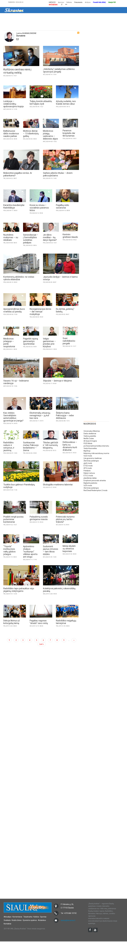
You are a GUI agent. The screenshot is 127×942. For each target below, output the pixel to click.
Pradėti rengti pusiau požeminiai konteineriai (13, 519)
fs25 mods (88, 485)
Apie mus (61, 2)
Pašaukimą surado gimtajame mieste (39, 518)
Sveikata (70, 16)
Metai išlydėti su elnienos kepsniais (69, 548)
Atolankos (107, 16)
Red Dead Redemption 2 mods (95, 490)
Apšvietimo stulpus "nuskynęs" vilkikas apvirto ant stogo (30, 551)
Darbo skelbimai (90, 434)
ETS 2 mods (88, 476)
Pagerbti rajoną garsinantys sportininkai (30, 341)
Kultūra (50, 16)
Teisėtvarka (39, 16)
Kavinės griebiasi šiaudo (70, 235)
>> (115, 16)
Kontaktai (7, 924)
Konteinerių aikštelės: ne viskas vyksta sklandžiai (18, 278)
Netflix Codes (89, 438)
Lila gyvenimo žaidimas (93, 458)
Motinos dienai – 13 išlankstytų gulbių (31, 133)
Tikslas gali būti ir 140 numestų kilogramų (50, 445)
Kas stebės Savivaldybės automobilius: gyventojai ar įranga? (13, 417)
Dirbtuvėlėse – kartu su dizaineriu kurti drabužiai (70, 446)
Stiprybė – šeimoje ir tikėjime (57, 380)
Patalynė (87, 471)
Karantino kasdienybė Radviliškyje (13, 206)
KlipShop (87, 451)
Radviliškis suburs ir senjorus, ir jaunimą (8, 446)
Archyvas (88, 2)
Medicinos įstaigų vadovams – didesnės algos (50, 135)
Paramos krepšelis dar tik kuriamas (69, 133)
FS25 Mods (88, 443)
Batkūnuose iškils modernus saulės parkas (11, 133)
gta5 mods (88, 463)
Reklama (69, 2)
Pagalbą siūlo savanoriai (62, 206)
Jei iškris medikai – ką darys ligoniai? (50, 237)
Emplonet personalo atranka (95, 481)
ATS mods (88, 468)
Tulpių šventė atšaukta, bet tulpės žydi (41, 102)
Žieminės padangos (91, 461)
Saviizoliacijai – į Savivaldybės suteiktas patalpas (30, 238)
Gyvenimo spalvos (30, 920)
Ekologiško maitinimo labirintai (58, 484)
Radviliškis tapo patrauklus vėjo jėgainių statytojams (18, 589)
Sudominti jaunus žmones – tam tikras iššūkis (50, 550)
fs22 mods (88, 456)
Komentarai (26, 16)
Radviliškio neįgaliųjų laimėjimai (66, 621)
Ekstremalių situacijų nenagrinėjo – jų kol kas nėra (40, 415)
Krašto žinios (82, 16)
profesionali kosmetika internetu (96, 446)
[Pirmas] (14, 10)
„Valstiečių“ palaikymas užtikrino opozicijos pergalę (59, 70)
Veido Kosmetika (90, 448)
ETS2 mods (88, 466)
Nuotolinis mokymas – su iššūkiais (10, 237)
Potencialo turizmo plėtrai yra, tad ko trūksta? (65, 519)
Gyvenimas (95, 16)
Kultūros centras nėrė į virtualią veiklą (17, 71)
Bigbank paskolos (90, 483)
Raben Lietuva (89, 473)
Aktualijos (14, 16)
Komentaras (17, 917)
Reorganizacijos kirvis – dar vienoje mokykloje (40, 311)
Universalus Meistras (92, 431)
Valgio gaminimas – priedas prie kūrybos (49, 342)
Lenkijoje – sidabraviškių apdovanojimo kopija (13, 104)
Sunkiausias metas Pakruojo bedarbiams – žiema (31, 446)
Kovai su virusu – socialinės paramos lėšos (39, 208)
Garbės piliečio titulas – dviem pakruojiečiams (58, 174)
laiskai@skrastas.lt (68, 920)
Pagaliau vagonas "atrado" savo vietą (39, 621)
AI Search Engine (90, 441)
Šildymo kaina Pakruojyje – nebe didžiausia (65, 415)
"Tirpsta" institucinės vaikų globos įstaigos (9, 550)
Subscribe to (78, 33)
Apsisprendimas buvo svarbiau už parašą (14, 310)
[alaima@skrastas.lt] (47, 39)
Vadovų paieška (90, 436)
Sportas (60, 16)
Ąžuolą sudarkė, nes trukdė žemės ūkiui (66, 102)
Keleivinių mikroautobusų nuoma (96, 453)
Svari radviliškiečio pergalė (69, 341)
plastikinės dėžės (90, 478)
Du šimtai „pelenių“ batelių (65, 310)
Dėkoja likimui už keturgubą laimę (11, 621)
